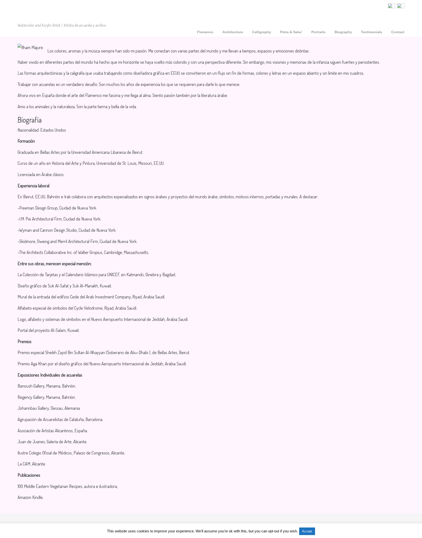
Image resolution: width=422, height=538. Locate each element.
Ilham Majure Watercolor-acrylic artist (59, 11)
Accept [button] (307, 531)
